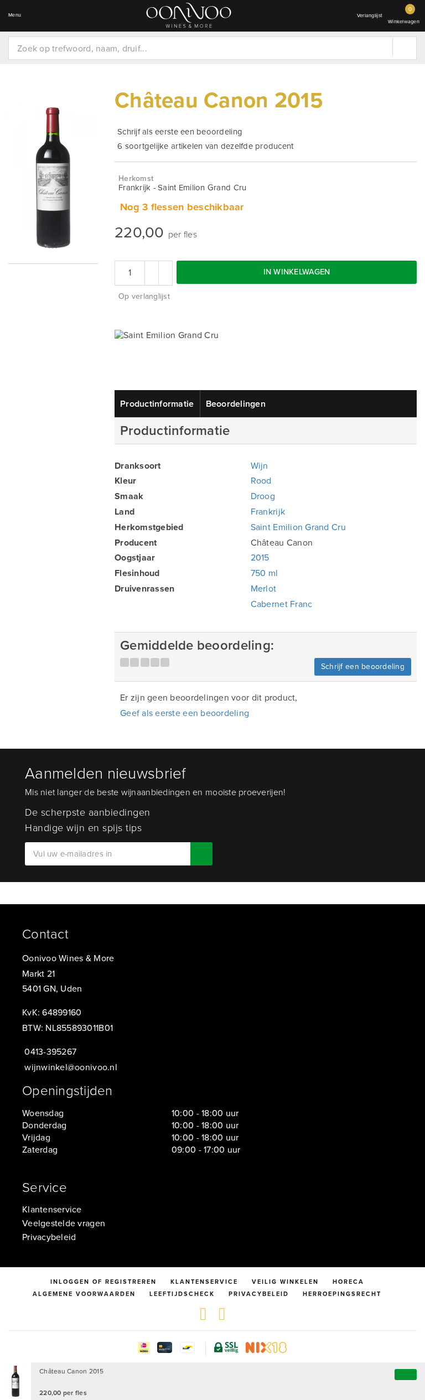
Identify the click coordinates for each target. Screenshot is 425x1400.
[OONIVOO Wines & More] (188, 15)
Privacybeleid (49, 1237)
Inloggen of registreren (103, 1281)
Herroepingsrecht (342, 1293)
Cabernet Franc (282, 604)
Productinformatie (157, 403)
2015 (260, 557)
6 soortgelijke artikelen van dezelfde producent (205, 146)
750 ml (264, 573)
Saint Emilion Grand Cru (298, 527)
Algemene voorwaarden (84, 1293)
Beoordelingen (236, 403)
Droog (263, 496)
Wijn (259, 465)
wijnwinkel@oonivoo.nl (70, 1067)
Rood (261, 480)
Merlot (264, 588)
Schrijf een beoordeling (363, 666)
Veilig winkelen (285, 1281)
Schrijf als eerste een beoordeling (179, 132)
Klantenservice (52, 1209)
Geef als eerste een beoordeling (184, 713)
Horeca (348, 1281)
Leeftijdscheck (182, 1293)
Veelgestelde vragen (63, 1223)
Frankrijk (268, 511)
